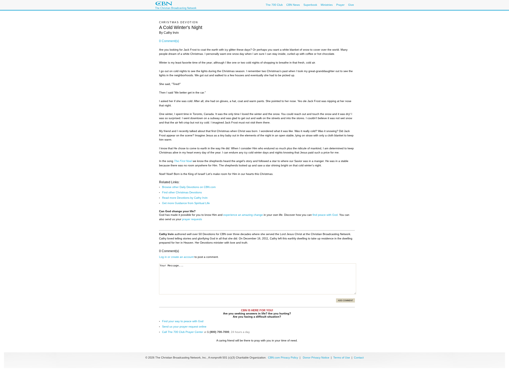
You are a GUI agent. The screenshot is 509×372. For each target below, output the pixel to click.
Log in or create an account (176, 256)
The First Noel (183, 161)
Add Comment (345, 300)
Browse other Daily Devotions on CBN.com (189, 187)
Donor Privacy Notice (316, 357)
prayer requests (192, 219)
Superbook (310, 4)
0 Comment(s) (169, 41)
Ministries (327, 4)
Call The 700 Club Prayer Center (182, 331)
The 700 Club (274, 4)
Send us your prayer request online (184, 326)
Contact (359, 357)
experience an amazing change (243, 214)
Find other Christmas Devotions (182, 192)
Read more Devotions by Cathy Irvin (185, 197)
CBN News (293, 4)
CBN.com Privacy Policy (283, 357)
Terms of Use (342, 357)
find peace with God (325, 214)
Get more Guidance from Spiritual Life (186, 203)
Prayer (340, 4)
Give (351, 4)
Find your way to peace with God (182, 321)
